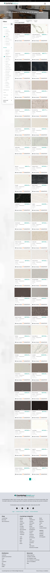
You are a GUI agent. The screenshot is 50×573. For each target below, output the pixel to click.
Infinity (30, 526)
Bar (40, 524)
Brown (21, 543)
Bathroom (41, 521)
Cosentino (31, 542)
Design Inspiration (30, 555)
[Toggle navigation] (45, 3)
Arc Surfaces (32, 537)
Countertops (4, 518)
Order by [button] (19, 22)
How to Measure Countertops (33, 560)
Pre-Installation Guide (31, 558)
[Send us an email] (27, 508)
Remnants (4, 519)
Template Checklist (31, 556)
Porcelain (22, 526)
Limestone (22, 523)
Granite (21, 521)
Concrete (41, 532)
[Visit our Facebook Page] (17, 508)
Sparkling (41, 533)
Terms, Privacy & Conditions (42, 570)
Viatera (30, 532)
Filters (5, 21)
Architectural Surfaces (6, 556)
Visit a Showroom (5, 521)
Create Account (19, 511)
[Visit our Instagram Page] (22, 508)
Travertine (22, 534)
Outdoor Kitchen (43, 528)
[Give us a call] (33, 508)
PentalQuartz (32, 529)
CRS (2, 560)
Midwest (3, 564)
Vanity (40, 523)
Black (21, 540)
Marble (21, 524)
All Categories (42, 536)
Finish (4, 97)
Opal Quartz (32, 528)
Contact (27, 511)
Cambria (31, 521)
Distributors (6, 90)
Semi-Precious (23, 529)
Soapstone (22, 532)
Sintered (21, 531)
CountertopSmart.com (7, 570)
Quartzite (22, 528)
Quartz (21, 519)
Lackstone (31, 536)
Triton (30, 539)
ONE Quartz (31, 546)
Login (13, 511)
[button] (22, 32)
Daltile (3, 566)
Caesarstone (32, 519)
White (21, 538)
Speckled (41, 535)
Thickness (5, 95)
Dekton (30, 524)
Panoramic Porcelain (33, 547)
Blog (28, 563)
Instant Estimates (34, 511)
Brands (5, 47)
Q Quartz (31, 531)
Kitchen (41, 519)
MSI (30, 544)
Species (5, 27)
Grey (21, 541)
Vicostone (31, 534)
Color (4, 92)
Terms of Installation (31, 561)
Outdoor (41, 526)
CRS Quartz (31, 523)
